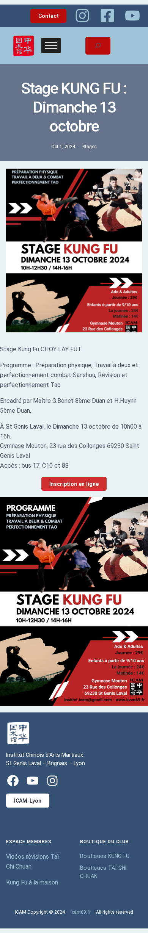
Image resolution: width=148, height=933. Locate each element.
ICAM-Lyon (27, 801)
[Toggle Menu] (51, 45)
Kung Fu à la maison (32, 882)
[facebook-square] (107, 15)
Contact (48, 16)
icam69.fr (81, 912)
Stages (89, 146)
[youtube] (132, 15)
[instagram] (82, 15)
